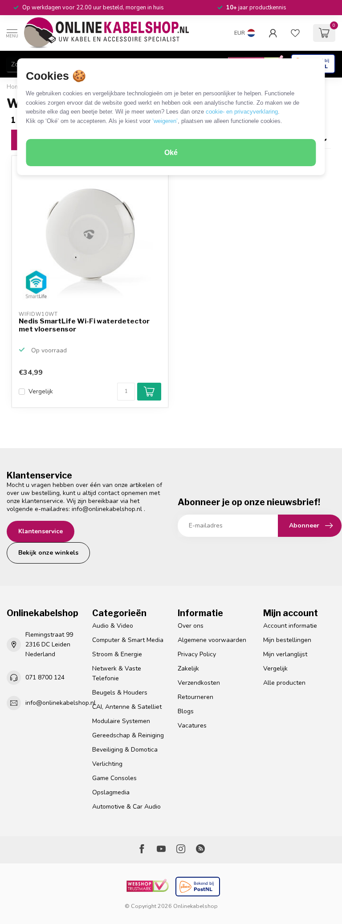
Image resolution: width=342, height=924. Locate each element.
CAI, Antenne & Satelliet (127, 707)
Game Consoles (114, 778)
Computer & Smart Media (127, 640)
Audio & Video (112, 625)
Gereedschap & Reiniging (128, 735)
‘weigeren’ (165, 121)
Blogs (186, 711)
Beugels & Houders (119, 692)
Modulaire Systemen (121, 721)
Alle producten (284, 683)
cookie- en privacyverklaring (242, 111)
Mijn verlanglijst (285, 654)
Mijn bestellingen (287, 640)
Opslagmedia (111, 792)
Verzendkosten (199, 683)
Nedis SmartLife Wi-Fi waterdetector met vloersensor (84, 325)
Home (15, 87)
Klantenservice (40, 531)
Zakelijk (188, 668)
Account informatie (290, 625)
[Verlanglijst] (295, 33)
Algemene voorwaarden (212, 640)
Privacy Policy (197, 654)
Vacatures (192, 725)
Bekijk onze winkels (48, 552)
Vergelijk (40, 391)
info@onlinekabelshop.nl (107, 509)
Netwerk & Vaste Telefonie (116, 673)
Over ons (191, 625)
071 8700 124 (45, 677)
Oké (171, 152)
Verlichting (107, 764)
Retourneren (195, 697)
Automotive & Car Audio (126, 806)
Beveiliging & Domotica (125, 749)
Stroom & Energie (117, 654)
